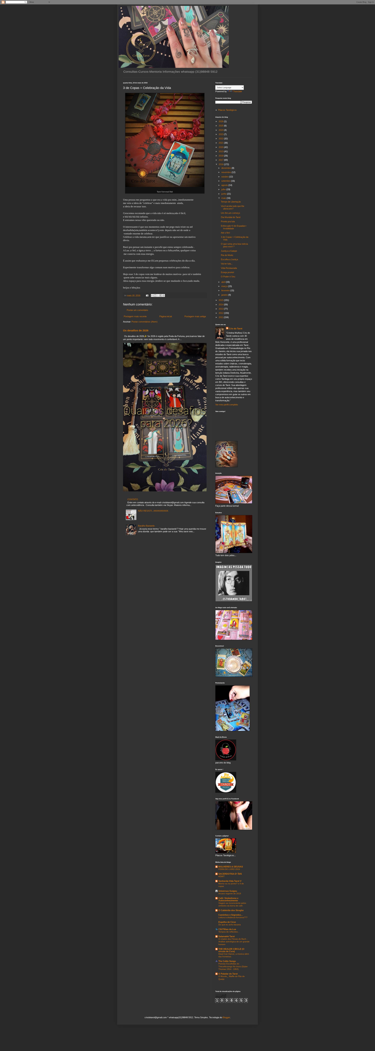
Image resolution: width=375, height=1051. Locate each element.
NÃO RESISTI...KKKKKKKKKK (153, 511)
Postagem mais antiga (195, 316)
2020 (221, 147)
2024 (221, 130)
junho (224, 194)
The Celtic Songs (227, 961)
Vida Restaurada (229, 268)
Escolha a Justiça (229, 259)
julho (223, 189)
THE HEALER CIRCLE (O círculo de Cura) (231, 950)
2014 (221, 304)
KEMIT (221, 876)
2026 (221, 121)
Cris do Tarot (235, 328)
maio (224, 198)
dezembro (226, 168)
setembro (226, 181)
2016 (221, 164)
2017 (221, 160)
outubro (225, 176)
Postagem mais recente (135, 316)
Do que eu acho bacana (229, 924)
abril (223, 282)
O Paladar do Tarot (228, 973)
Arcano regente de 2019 (229, 893)
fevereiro (225, 290)
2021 (221, 143)
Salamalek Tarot (226, 936)
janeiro (224, 295)
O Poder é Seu (228, 276)
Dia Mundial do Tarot (230, 217)
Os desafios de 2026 (135, 330)
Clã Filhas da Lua (227, 929)
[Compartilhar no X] (157, 295)
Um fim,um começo (230, 213)
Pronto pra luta (228, 221)
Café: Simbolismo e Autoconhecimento (228, 899)
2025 (221, 125)
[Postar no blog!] (155, 295)
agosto (224, 185)
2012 (221, 313)
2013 (221, 309)
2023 (221, 134)
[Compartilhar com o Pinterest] (163, 295)
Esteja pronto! (227, 272)
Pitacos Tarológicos (227, 110)
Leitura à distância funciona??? (232, 917)
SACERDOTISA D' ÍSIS (230, 874)
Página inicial (165, 316)
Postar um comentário (137, 310)
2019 (221, 151)
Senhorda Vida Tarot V (229, 881)
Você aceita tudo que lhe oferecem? (232, 207)
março (224, 286)
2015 (221, 300)
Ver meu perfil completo (226, 404)
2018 (221, 155)
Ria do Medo (227, 255)
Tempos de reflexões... (229, 932)
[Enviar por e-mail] (152, 295)
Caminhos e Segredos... (230, 915)
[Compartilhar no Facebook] (160, 295)
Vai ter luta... (227, 263)
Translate (237, 91)
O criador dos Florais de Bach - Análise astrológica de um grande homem (233, 942)
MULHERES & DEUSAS (230, 866)
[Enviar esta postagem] (147, 295)
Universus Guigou (227, 891)
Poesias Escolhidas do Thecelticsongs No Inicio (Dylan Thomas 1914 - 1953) (233, 966)
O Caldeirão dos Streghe (231, 910)
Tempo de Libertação (231, 201)
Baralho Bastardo (146, 525)
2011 (221, 317)
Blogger (226, 1017)
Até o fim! (225, 232)
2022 (221, 138)
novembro (226, 172)
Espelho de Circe (227, 922)
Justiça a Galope (229, 251)
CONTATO (132, 499)
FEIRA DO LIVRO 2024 (229, 869)
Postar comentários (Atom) (144, 321)
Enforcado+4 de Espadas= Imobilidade (234, 227)
